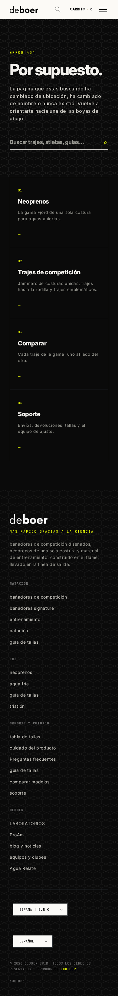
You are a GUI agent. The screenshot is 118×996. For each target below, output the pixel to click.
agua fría (19, 683)
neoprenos (21, 672)
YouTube (17, 981)
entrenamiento (25, 619)
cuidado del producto (33, 747)
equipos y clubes (28, 857)
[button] (57, 9)
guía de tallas (24, 642)
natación (19, 630)
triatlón (17, 706)
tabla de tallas (25, 736)
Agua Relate (23, 868)
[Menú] (103, 9)
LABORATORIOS (27, 823)
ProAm (17, 834)
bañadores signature (32, 608)
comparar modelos (30, 781)
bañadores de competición (38, 596)
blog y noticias (25, 845)
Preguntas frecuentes (33, 759)
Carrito (81, 9)
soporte (18, 792)
